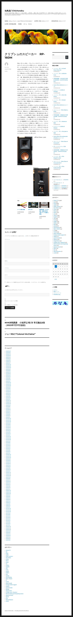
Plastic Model (9, 583)
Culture (7, 565)
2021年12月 (8, 436)
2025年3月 (8, 378)
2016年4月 (8, 538)
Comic (7, 559)
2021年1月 (8, 453)
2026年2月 (8, 361)
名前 (6, 261)
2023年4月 (8, 412)
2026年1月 (8, 363)
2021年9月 (8, 441)
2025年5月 (8, 375)
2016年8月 (8, 532)
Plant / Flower (9, 578)
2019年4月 (8, 484)
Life (7, 568)
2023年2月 (8, 415)
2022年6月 (8, 427)
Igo (6, 551)
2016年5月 (8, 537)
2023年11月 (8, 402)
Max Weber (8, 557)
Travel (7, 581)
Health (7, 571)
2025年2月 (8, 379)
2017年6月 (8, 517)
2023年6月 (8, 409)
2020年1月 (8, 471)
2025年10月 (8, 367)
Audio (6, 71)
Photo (7, 560)
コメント (7, 239)
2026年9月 (8, 351)
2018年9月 (8, 495)
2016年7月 (8, 534)
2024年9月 (8, 387)
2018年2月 (8, 505)
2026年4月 (8, 358)
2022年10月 (8, 421)
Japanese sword (9, 595)
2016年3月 (8, 540)
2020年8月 (8, 460)
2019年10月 (8, 475)
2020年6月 (8, 463)
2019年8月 (8, 478)
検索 (53, 54)
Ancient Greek (9, 587)
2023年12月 (8, 400)
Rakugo (7, 589)
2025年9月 (8, 369)
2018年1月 (8, 507)
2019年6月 (8, 481)
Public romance (9, 556)
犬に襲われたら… (57, 185)
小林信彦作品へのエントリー (58, 21)
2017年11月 (8, 510)
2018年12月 (8, 490)
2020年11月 (8, 456)
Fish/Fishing (9, 577)
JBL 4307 (30, 209)
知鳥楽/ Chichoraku (14, 10)
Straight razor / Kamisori (11, 592)
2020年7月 (8, 462)
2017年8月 (8, 514)
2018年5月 (8, 501)
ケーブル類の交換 (21, 209)
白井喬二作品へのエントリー (41, 21)
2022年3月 (8, 432)
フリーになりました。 (58, 179)
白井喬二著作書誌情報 (10, 24)
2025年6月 (8, 373)
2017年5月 (8, 519)
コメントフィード (57, 293)
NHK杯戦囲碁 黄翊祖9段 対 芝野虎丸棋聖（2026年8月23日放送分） (61, 116)
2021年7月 (8, 444)
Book (7, 553)
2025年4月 (8, 376)
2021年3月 (8, 450)
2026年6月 (8, 355)
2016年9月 (8, 531)
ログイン (55, 290)
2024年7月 (8, 390)
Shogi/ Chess (9, 590)
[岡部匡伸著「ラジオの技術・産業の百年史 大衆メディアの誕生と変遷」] (44, 205)
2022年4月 (8, 430)
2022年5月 (8, 429)
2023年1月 (8, 417)
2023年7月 (8, 408)
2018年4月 (8, 502)
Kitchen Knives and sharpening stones (14, 593)
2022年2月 (8, 433)
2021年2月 (8, 451)
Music (7, 562)
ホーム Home (28, 24)
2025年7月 (8, 372)
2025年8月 (8, 370)
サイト (6, 274)
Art (6, 563)
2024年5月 (8, 393)
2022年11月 (8, 420)
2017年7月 (8, 516)
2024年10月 (8, 385)
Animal (7, 575)
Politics (7, 572)
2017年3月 (8, 522)
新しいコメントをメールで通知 (11, 300)
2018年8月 (8, 496)
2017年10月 (8, 511)
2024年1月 (8, 399)
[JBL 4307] (33, 205)
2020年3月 (8, 468)
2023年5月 (8, 411)
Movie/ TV (8, 550)
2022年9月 (8, 423)
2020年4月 (8, 466)
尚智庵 (20, 24)
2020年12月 (8, 454)
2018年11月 (8, 492)
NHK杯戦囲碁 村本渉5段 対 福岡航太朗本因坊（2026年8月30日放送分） (61, 80)
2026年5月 (8, 357)
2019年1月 (8, 489)
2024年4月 (8, 394)
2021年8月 (8, 442)
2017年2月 (8, 523)
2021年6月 (8, 445)
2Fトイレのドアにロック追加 (60, 146)
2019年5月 (8, 483)
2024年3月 (8, 396)
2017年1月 (8, 525)
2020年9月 (8, 459)
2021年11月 (8, 438)
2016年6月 (8, 535)
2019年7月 (8, 480)
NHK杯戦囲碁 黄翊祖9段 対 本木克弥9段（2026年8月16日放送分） (61, 151)
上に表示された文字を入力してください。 (14, 289)
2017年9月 (8, 513)
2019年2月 (8, 487)
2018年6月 (8, 499)
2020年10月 (8, 457)
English (7, 566)
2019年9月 (8, 477)
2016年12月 (8, 526)
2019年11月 (8, 474)
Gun (7, 598)
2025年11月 (8, 366)
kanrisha (7, 67)
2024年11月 (8, 384)
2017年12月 (8, 508)
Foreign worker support (11, 584)
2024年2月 (8, 397)
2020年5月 (8, 465)
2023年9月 (8, 405)
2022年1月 (8, 435)
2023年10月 (8, 403)
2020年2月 (8, 469)
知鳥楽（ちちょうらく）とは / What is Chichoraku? (18, 21)
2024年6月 (8, 391)
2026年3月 (8, 360)
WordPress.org (57, 294)
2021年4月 (8, 448)
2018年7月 (8, 498)
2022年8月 (8, 424)
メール (7, 268)
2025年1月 (8, 381)
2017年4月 (8, 520)
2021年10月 (8, 439)
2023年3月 (8, 414)
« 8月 (55, 279)
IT (6, 580)
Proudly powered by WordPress (22, 610)
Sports (7, 596)
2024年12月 (8, 382)
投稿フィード (56, 291)
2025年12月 (8, 364)
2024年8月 (8, 388)
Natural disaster (9, 599)
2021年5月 (8, 447)
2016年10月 (8, 529)
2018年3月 (8, 504)
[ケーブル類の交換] (22, 205)
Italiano (7, 586)
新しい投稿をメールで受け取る (11, 304)
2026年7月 (8, 354)
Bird (7, 574)
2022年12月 (8, 418)
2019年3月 (8, 486)
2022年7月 (8, 426)
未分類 (7, 601)
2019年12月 (8, 472)
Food (7, 569)
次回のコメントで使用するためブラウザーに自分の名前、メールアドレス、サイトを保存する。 (26, 282)
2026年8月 (8, 352)
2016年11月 (8, 528)
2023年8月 (8, 406)
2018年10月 (8, 493)
